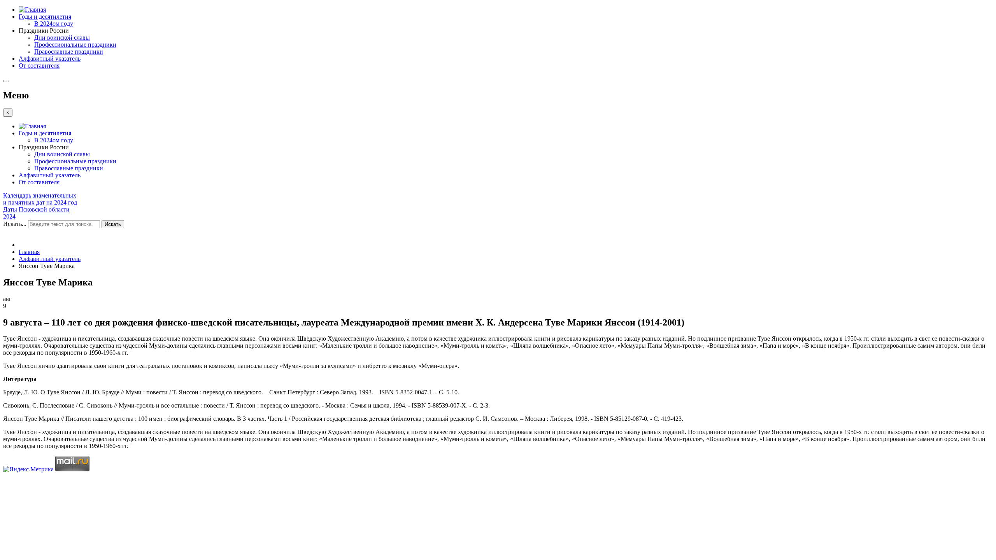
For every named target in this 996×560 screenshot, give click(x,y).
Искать (113, 224)
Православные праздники (68, 51)
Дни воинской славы (62, 37)
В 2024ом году (53, 23)
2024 (9, 216)
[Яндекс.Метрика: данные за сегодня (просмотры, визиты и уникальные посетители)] (28, 469)
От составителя (39, 65)
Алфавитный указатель (50, 58)
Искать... (14, 223)
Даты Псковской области (36, 209)
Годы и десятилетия (45, 16)
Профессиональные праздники (75, 44)
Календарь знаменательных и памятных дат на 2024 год (40, 199)
